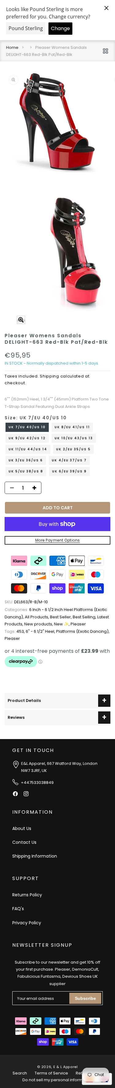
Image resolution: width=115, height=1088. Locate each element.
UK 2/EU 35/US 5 (73, 449)
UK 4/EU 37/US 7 (69, 460)
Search (20, 1073)
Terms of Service (51, 1073)
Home (12, 47)
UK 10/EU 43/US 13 (74, 438)
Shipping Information (34, 856)
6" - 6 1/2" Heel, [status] (41, 631)
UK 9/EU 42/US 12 (27, 438)
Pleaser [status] (78, 624)
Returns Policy (27, 895)
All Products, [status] (37, 617)
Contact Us (24, 842)
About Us (21, 828)
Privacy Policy (26, 923)
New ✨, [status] (62, 624)
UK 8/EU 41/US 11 (72, 427)
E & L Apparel (65, 1066)
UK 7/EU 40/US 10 (27, 427)
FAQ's (18, 909)
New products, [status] (39, 624)
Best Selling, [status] (85, 617)
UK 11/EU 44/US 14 (28, 449)
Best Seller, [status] (61, 617)
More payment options (57, 540)
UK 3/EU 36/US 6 (26, 460)
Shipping (49, 376)
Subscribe (85, 998)
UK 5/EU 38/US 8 (26, 471)
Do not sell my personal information (57, 1080)
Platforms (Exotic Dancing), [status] (82, 631)
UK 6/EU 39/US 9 (69, 471)
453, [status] (15, 631)
